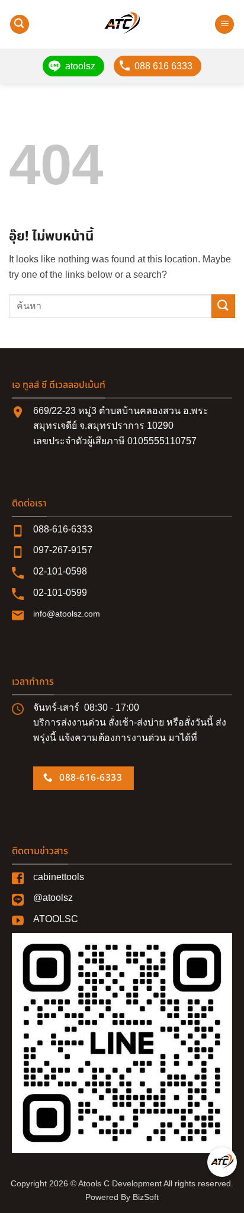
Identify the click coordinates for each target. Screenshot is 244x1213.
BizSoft (146, 1197)
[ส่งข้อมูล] (223, 305)
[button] (19, 24)
